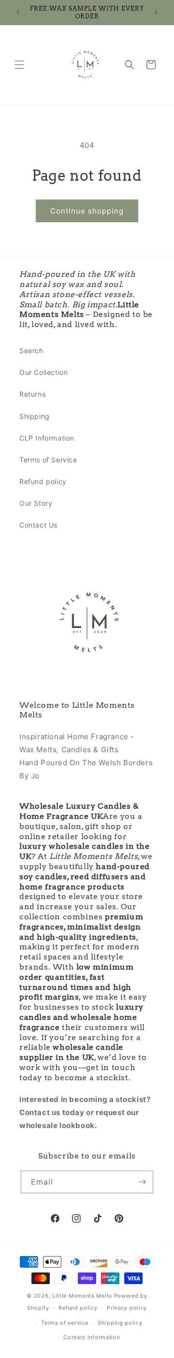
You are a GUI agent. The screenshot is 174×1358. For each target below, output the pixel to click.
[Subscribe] (142, 1182)
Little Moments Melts (82, 1295)
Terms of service (64, 1322)
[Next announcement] (156, 12)
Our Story (35, 503)
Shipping (34, 416)
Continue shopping (87, 210)
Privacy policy (127, 1307)
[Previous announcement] (18, 12)
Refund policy (43, 481)
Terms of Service (48, 460)
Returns (32, 394)
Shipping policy (120, 1322)
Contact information (91, 1337)
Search (31, 350)
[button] (19, 64)
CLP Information (46, 438)
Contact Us (38, 525)
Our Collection (43, 372)
